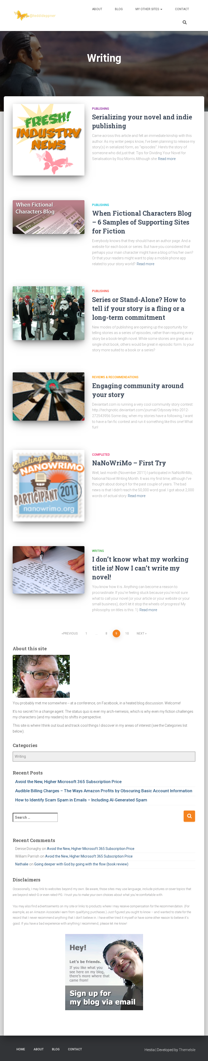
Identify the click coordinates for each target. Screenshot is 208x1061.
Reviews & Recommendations (115, 377)
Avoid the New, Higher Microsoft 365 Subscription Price (68, 781)
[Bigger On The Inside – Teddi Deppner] (35, 15)
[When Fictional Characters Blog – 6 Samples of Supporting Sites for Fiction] (48, 217)
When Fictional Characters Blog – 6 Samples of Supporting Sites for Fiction (142, 222)
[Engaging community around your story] (48, 396)
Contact (182, 9)
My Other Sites (147, 9)
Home (20, 1049)
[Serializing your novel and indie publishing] (48, 140)
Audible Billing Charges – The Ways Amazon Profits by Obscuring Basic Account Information (103, 790)
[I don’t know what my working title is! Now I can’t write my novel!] (48, 570)
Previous (70, 633)
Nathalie (21, 864)
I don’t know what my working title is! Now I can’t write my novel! (140, 568)
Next (140, 633)
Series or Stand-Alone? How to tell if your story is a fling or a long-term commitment (139, 308)
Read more (167, 159)
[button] (161, 9)
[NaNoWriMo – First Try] (48, 486)
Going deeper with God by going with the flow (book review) (81, 864)
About (97, 9)
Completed (101, 454)
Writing (98, 551)
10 (127, 633)
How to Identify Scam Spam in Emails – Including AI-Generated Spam (81, 799)
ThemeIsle (187, 1050)
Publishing (100, 108)
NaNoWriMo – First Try (129, 463)
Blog (119, 9)
